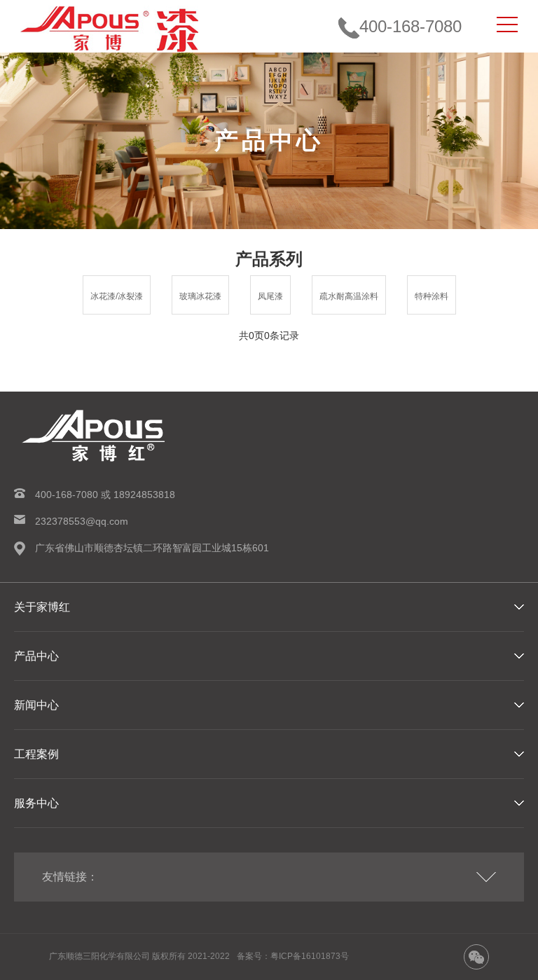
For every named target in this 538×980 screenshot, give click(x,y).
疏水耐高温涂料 (348, 296)
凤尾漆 (270, 296)
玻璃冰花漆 (200, 296)
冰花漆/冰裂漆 (116, 296)
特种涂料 (431, 296)
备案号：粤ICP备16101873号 (293, 956)
